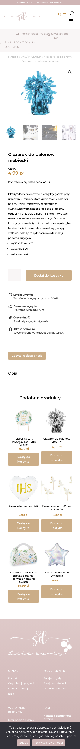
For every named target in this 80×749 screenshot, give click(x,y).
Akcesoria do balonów (57, 56)
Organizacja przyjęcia (21, 683)
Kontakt (13, 678)
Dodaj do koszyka (48, 275)
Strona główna (17, 56)
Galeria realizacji (18, 688)
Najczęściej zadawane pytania (57, 717)
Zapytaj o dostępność (27, 355)
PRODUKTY (35, 56)
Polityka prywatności (48, 742)
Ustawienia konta (55, 688)
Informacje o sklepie (21, 719)
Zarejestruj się (52, 678)
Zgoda (23, 742)
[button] (70, 72)
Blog (11, 693)
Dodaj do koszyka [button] (23, 459)
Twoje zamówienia (55, 683)
